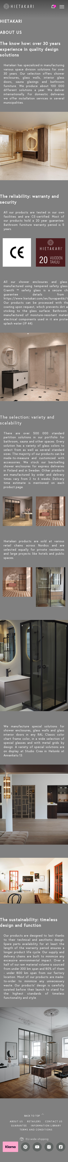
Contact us (54, 1121)
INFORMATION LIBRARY (46, 1125)
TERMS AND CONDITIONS (36, 1129)
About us (16, 1121)
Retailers (34, 1121)
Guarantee (19, 1125)
